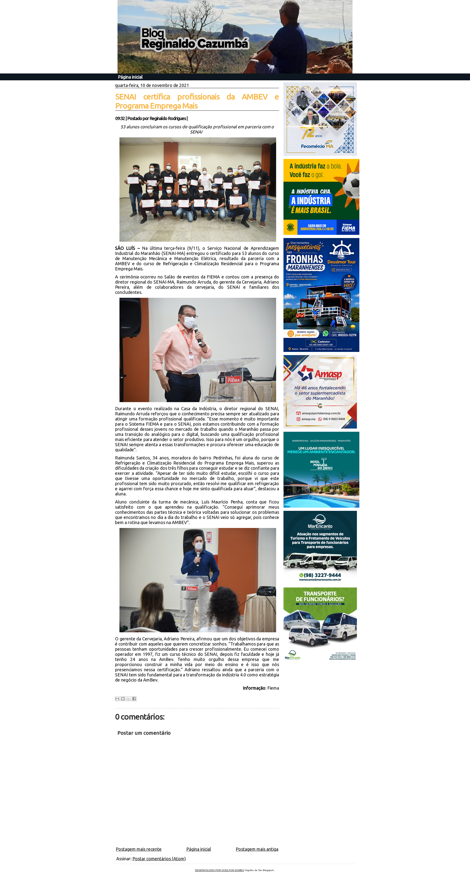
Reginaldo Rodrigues (168, 118)
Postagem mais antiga (257, 849)
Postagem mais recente (139, 849)
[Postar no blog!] (122, 698)
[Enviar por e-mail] (117, 698)
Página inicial (130, 76)
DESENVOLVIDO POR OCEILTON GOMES (219, 870)
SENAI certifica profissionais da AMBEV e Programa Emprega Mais (197, 101)
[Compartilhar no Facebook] (134, 698)
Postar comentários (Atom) (159, 858)
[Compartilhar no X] (128, 698)
